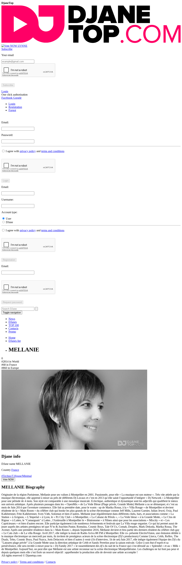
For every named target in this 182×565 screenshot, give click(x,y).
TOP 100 (14, 325)
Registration (15, 107)
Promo (12, 331)
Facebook (6, 97)
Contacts (13, 328)
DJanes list (15, 340)
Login (12, 103)
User (8, 218)
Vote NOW (8, 479)
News (12, 318)
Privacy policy (9, 561)
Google (17, 97)
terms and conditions (52, 151)
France (15, 469)
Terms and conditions (32, 561)
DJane (9, 222)
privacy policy (28, 151)
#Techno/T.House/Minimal (16, 475)
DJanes (13, 322)
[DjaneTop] (91, 42)
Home (12, 337)
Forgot (12, 110)
